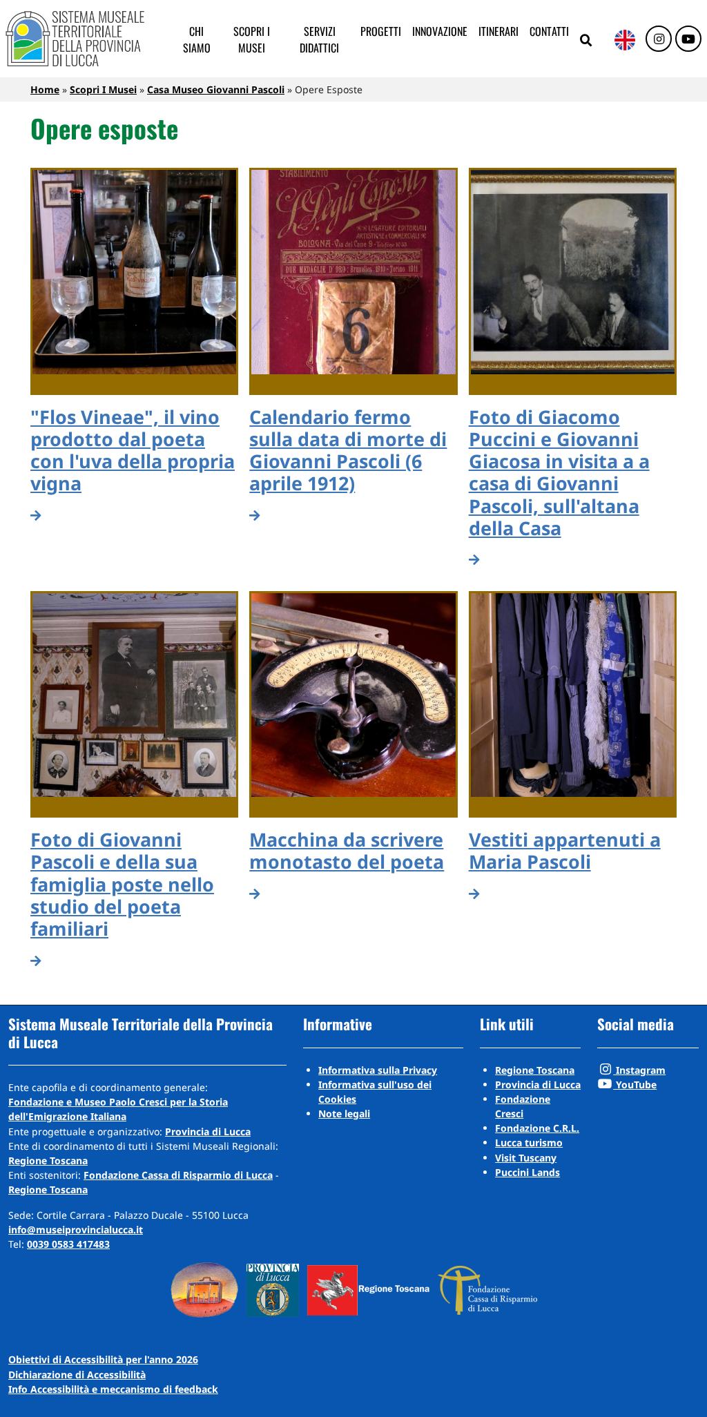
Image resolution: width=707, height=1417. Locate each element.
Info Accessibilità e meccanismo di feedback (113, 1389)
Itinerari (498, 31)
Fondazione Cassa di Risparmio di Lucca (178, 1175)
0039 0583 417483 (68, 1244)
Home (44, 89)
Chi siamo (197, 39)
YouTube (635, 1084)
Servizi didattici (319, 39)
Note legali (344, 1113)
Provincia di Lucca (208, 1131)
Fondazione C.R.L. (537, 1128)
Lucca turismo (529, 1142)
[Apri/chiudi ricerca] (586, 41)
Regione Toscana (48, 1160)
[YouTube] (688, 39)
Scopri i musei (251, 39)
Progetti (380, 31)
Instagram (639, 1070)
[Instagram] (658, 39)
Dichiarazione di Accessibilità (77, 1374)
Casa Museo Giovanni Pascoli (215, 89)
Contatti (549, 31)
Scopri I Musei (103, 89)
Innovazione (439, 31)
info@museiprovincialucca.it (75, 1229)
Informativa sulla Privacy (377, 1070)
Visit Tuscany (525, 1157)
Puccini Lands (527, 1172)
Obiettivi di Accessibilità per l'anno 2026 (103, 1359)
